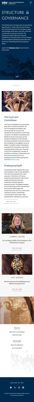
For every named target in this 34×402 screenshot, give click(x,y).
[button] (30, 3)
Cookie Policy (20, 395)
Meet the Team (17, 335)
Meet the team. (11, 201)
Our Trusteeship (17, 348)
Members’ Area (14, 159)
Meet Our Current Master (17, 332)
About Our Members (17, 345)
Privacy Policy (13, 395)
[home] (13, 2)
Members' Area (14, 48)
